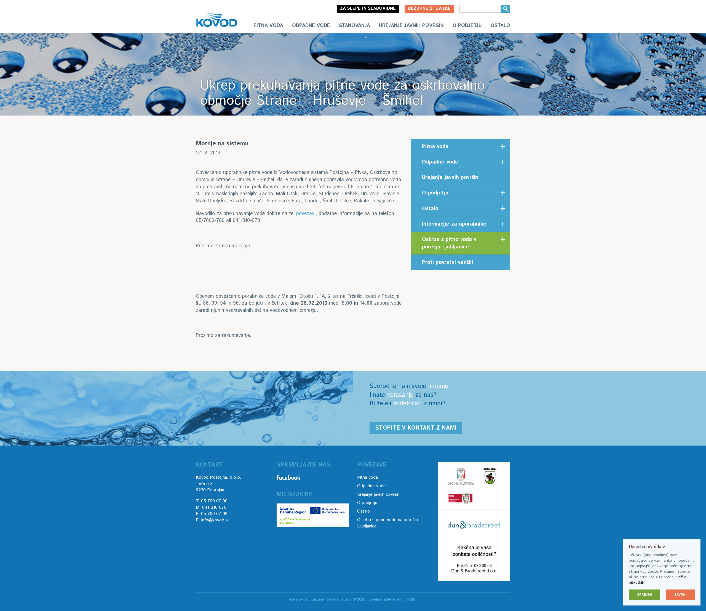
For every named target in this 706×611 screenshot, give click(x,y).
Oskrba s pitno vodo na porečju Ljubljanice (387, 523)
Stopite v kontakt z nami (415, 428)
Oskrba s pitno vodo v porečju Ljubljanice (449, 243)
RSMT (412, 599)
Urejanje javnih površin (411, 25)
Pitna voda (268, 25)
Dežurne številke (429, 8)
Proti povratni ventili (447, 262)
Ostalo (500, 25)
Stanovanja (354, 25)
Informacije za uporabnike (454, 224)
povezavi (305, 213)
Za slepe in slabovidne (368, 8)
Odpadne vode (311, 25)
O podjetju (467, 25)
